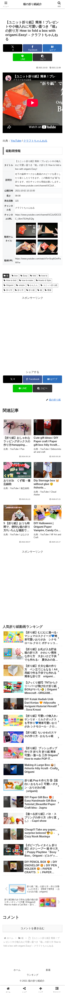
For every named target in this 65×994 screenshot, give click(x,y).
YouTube (16, 140)
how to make (27, 280)
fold (34, 276)
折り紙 (32, 290)
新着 (48, 970)
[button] (42, 57)
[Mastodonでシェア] (25, 886)
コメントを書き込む (32, 928)
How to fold (11, 280)
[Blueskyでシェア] (40, 886)
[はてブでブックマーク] (40, 895)
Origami (9, 285)
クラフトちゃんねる (35, 140)
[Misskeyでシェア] (54, 886)
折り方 (21, 290)
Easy (25, 276)
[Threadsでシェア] (25, 895)
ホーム (17, 970)
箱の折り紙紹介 (32, 4)
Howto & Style (44, 280)
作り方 (9, 290)
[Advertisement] (32, 333)
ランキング (32, 974)
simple (22, 285)
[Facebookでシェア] (11, 895)
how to (44, 276)
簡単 (49, 290)
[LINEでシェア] (54, 895)
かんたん (34, 285)
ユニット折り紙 (50, 285)
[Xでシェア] (11, 886)
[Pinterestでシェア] (18, 904)
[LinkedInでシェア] (33, 904)
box (16, 276)
